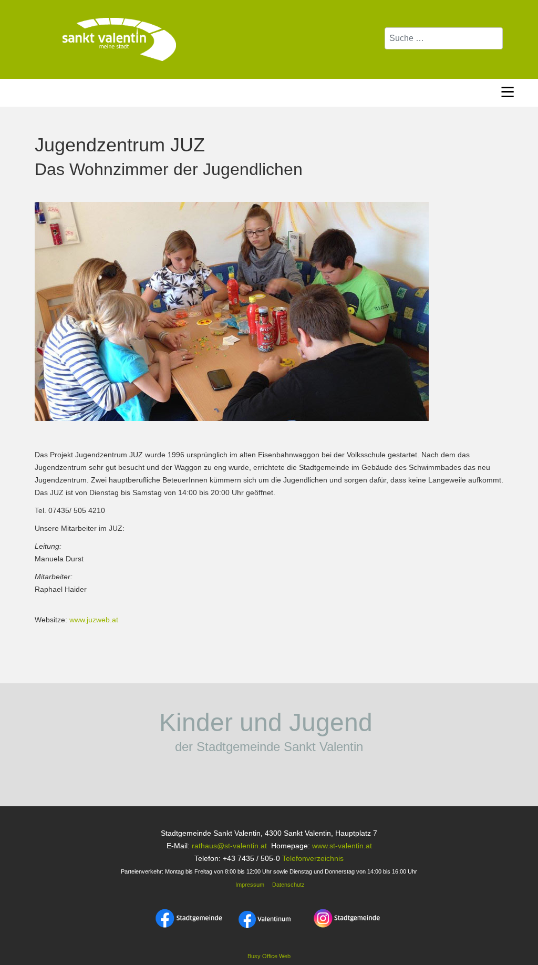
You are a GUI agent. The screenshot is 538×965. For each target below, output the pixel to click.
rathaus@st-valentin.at (228, 845)
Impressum (249, 884)
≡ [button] (507, 90)
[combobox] (444, 38)
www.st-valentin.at (342, 845)
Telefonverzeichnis (313, 858)
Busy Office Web (269, 956)
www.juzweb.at (93, 619)
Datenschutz (288, 884)
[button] (509, 936)
